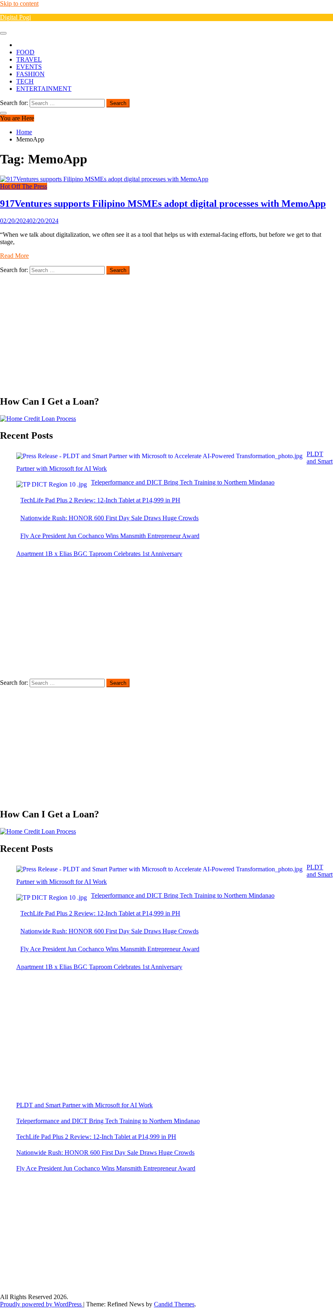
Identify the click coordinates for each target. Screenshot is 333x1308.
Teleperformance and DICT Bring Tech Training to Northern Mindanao (108, 1120)
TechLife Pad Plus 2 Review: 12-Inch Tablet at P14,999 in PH (96, 1136)
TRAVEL (29, 59)
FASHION (30, 74)
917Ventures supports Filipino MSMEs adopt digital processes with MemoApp (163, 203)
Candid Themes (174, 1304)
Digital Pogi (15, 17)
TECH (25, 81)
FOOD (25, 52)
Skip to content (19, 3)
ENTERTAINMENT (43, 88)
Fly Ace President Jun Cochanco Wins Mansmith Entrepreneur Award (105, 1168)
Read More (14, 255)
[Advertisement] (166, 331)
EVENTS (29, 66)
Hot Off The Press (23, 186)
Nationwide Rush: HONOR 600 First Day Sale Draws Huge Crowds (105, 1152)
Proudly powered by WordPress (41, 1304)
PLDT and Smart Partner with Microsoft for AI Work (84, 1105)
